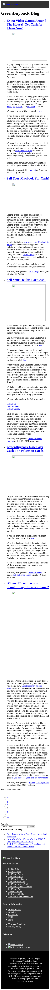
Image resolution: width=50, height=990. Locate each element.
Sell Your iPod (14, 889)
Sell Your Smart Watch (18, 884)
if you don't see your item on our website (30, 778)
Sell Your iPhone (15, 874)
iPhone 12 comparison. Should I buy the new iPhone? (28, 585)
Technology (34, 271)
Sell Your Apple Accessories (20, 896)
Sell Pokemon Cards (22, 575)
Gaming (32, 170)
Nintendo (31, 106)
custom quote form (23, 150)
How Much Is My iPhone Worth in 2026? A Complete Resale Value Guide (26, 840)
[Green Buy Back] (11, 4)
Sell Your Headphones (18, 879)
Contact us (13, 914)
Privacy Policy (14, 926)
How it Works (14, 909)
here (40, 111)
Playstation (17, 106)
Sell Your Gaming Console (20, 886)
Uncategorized (42, 782)
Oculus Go (11, 404)
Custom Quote (14, 871)
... (7, 799)
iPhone (32, 782)
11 (8, 817)
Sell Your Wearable (16, 881)
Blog (10, 919)
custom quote (28, 254)
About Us (12, 912)
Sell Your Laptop (15, 876)
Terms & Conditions (17, 924)
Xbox (9, 106)
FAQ (10, 917)
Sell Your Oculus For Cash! (26, 280)
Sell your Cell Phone (17, 894)
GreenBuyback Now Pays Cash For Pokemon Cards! (26, 448)
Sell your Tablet (15, 891)
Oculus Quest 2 (13, 409)
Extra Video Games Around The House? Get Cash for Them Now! (26, 24)
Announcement (35, 438)
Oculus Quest (13, 406)
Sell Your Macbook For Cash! (28, 178)
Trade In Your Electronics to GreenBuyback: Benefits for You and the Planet (26, 845)
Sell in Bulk (13, 869)
